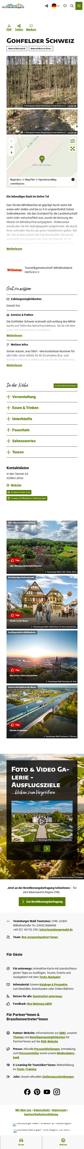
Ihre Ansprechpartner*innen (40, 937)
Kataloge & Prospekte (53, 984)
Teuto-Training (26, 1069)
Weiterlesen (14, 248)
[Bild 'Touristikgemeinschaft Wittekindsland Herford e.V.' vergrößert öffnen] (15, 270)
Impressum (59, 1110)
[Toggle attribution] (73, 179)
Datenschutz (42, 1110)
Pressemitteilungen (47, 1049)
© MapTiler (29, 179)
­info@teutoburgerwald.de (56, 929)
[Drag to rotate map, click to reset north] (11, 153)
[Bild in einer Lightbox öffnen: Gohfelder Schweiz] (42, 82)
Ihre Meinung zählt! (39, 1003)
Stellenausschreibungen (58, 1076)
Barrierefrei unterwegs (47, 996)
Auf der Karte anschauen (65, 385)
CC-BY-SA (72, 106)
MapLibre (15, 179)
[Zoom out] (11, 147)
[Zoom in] (11, 141)
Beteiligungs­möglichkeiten (47, 1037)
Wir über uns (23, 1110)
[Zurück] (37, 848)
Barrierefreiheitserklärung (41, 1114)
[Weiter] (47, 848)
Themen (18, 1037)
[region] (42, 162)
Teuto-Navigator (50, 977)
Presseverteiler (29, 1053)
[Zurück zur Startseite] (13, 6)
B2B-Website (49, 1041)
